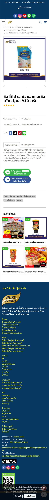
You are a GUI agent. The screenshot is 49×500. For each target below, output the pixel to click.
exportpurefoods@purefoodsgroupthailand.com (21, 456)
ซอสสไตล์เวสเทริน (9, 398)
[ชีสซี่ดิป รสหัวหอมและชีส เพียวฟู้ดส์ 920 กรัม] (24, 59)
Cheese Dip (16, 124)
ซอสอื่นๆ (5, 403)
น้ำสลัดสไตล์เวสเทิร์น (10, 325)
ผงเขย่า (5, 356)
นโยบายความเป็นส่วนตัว (17, 492)
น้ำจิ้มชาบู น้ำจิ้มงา (9, 429)
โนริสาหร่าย (7, 369)
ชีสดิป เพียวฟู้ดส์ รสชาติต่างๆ (32, 124)
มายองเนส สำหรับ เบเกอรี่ (12, 383)
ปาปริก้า (5, 361)
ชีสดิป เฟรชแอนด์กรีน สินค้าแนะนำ (16, 346)
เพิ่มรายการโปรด (11, 119)
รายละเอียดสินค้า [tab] (11, 145)
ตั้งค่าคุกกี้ (18, 496)
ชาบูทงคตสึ (6, 413)
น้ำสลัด (4, 319)
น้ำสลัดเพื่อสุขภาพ (9, 330)
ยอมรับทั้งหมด (30, 496)
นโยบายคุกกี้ (33, 492)
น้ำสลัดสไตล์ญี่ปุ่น (9, 327)
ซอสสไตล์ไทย (7, 401)
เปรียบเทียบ (27, 119)
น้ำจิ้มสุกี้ (5, 432)
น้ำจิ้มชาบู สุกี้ (7, 426)
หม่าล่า (4, 416)
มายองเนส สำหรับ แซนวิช (12, 385)
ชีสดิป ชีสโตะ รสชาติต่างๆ (12, 351)
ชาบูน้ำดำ (6, 411)
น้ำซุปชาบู (6, 408)
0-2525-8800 (19, 437)
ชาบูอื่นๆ (5, 422)
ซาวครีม (5, 372)
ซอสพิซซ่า (6, 395)
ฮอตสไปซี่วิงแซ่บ (8, 364)
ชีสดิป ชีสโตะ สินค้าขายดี (12, 343)
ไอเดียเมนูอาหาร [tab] (27, 145)
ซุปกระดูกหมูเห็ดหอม (10, 419)
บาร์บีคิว (5, 367)
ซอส (3, 393)
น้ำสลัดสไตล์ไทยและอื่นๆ (12, 333)
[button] (40, 22)
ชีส (3, 358)
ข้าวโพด (5, 375)
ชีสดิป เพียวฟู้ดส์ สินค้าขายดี (13, 340)
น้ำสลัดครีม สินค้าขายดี (11, 322)
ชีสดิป (4, 337)
